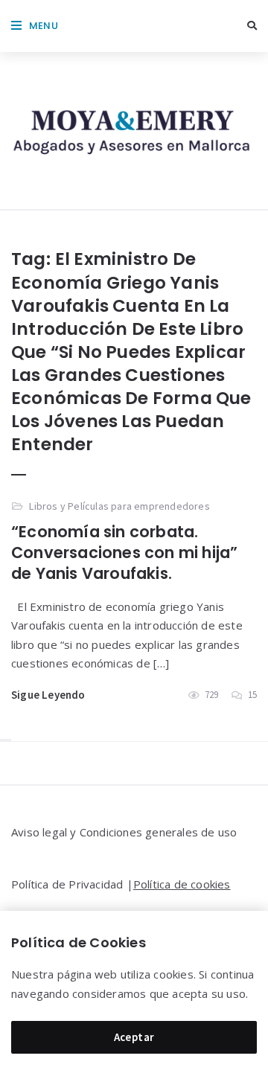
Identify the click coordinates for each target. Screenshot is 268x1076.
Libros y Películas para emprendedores (119, 506)
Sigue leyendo (48, 695)
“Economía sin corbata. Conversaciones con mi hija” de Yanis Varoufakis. (124, 553)
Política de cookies (182, 884)
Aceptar (134, 1037)
